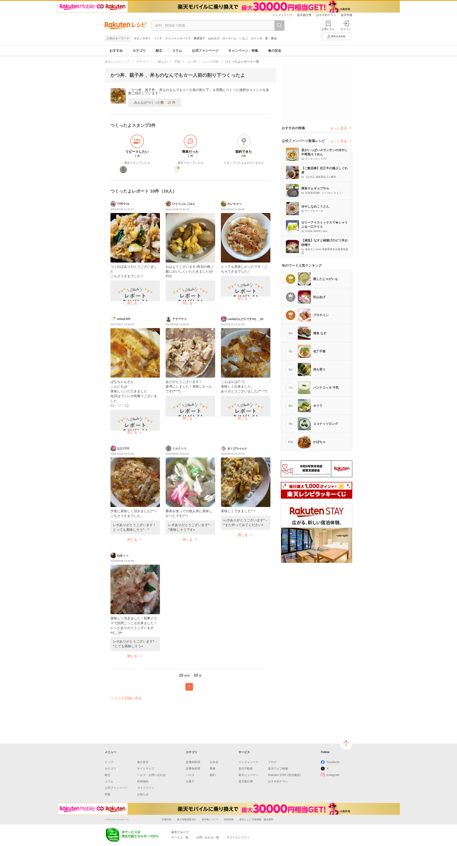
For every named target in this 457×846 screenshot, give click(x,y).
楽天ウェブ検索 (278, 768)
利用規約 (143, 781)
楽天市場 (346, 15)
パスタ (190, 775)
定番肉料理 (193, 762)
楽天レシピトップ (117, 61)
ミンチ (158, 38)
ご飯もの (161, 61)
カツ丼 (191, 61)
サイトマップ (145, 768)
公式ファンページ (205, 50)
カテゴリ (139, 50)
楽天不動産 (245, 768)
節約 (212, 775)
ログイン (346, 29)
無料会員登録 (338, 36)
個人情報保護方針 (186, 819)
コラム (177, 50)
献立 (159, 50)
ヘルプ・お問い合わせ (151, 775)
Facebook (333, 762)
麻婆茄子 (199, 38)
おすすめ (116, 50)
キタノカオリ (142, 38)
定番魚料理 (193, 768)
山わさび (213, 38)
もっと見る (338, 128)
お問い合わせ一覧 (207, 837)
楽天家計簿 (304, 15)
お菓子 (190, 781)
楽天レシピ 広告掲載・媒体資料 (256, 819)
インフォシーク (282, 15)
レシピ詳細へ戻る (128, 698)
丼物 (177, 61)
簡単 (212, 768)
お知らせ (143, 794)
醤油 (274, 38)
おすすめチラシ (326, 15)
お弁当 (214, 762)
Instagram (333, 775)
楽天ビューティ (248, 775)
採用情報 (228, 819)
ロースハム (229, 38)
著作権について (210, 819)
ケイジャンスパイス (178, 38)
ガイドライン (145, 788)
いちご (243, 38)
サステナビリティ (238, 837)
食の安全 (274, 50)
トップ (109, 762)
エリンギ (256, 38)
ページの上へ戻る (346, 743)
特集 (107, 794)
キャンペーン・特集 (243, 50)
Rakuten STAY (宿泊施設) (284, 775)
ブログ (272, 762)
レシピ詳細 (211, 61)
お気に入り (328, 29)
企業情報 (166, 819)
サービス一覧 (180, 837)
